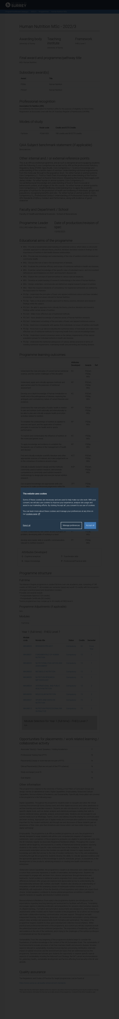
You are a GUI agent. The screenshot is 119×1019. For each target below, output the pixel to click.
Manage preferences (71, 525)
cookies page (31, 514)
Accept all (90, 525)
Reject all (26, 525)
